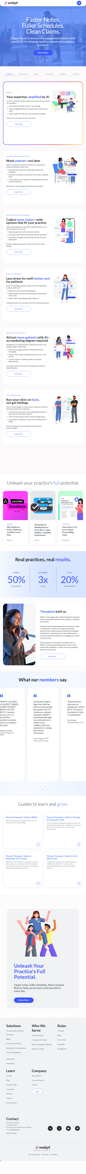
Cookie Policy (54, 1154)
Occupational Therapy (39, 1040)
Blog (7, 1080)
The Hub (9, 1076)
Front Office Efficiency (14, 1043)
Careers (34, 1085)
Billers (59, 1035)
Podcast (9, 1098)
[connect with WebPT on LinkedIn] (50, 1128)
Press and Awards (38, 1080)
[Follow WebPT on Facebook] (77, 1128)
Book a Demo (43, 53)
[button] (79, 3)
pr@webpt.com (15, 1129)
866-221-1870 (15, 1123)
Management (61, 1049)
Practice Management (13, 1052)
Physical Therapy (38, 1035)
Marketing (60, 1044)
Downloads (10, 1089)
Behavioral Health (38, 1049)
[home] (11, 3)
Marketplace (10, 1063)
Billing (8, 1039)
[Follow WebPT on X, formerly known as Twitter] (59, 1128)
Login (37, 1091)
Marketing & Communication (16, 1048)
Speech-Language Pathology (42, 1044)
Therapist (60, 1031)
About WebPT (37, 1076)
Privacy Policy (45, 1154)
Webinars (9, 1094)
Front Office (61, 1040)
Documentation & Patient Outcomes (15, 1032)
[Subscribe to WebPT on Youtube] (68, 1128)
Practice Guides (11, 1085)
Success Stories (11, 1103)
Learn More (19, 124)
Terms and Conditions (34, 1154)
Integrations (10, 1059)
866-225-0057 (13, 1125)
